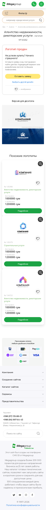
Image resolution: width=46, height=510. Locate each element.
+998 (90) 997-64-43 (13, 419)
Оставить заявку (22, 76)
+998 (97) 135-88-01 (12, 416)
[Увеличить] (40, 163)
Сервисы (7, 394)
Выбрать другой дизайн (22, 82)
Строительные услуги (14, 245)
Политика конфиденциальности (23, 505)
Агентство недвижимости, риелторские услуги (22, 191)
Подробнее (23, 211)
